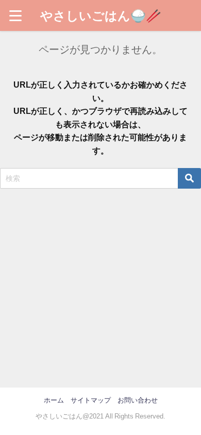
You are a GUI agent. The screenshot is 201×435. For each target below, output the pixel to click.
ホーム (54, 400)
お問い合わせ (138, 400)
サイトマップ (91, 400)
